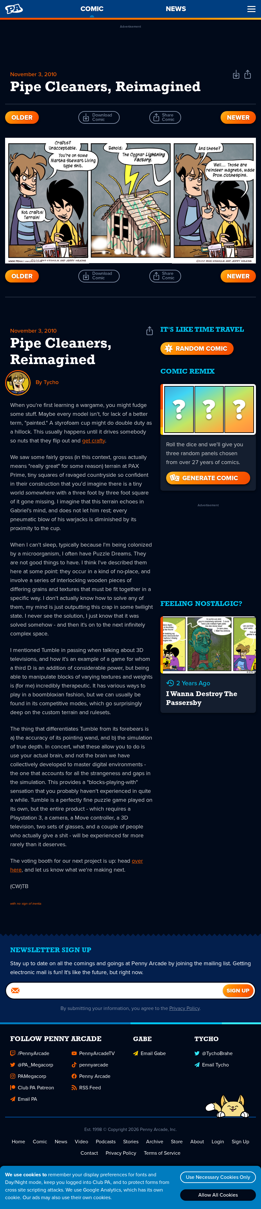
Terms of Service (162, 1153)
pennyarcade (93, 1064)
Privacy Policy (184, 1008)
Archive (154, 1141)
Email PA (27, 1099)
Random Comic (201, 348)
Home (18, 1141)
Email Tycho (215, 1064)
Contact (89, 1153)
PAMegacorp (32, 1076)
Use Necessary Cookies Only (218, 1177)
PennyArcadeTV (97, 1053)
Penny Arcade (94, 1076)
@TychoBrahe (217, 1053)
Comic (40, 1141)
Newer (238, 117)
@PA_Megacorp (35, 1064)
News (61, 1141)
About (197, 1141)
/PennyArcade (33, 1053)
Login (218, 1141)
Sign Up (240, 1141)
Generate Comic (210, 478)
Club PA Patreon (36, 1087)
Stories (130, 1141)
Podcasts (106, 1141)
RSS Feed (90, 1087)
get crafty (93, 440)
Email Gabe (153, 1053)
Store (177, 1141)
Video (81, 1141)
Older (21, 117)
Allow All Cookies (218, 1195)
